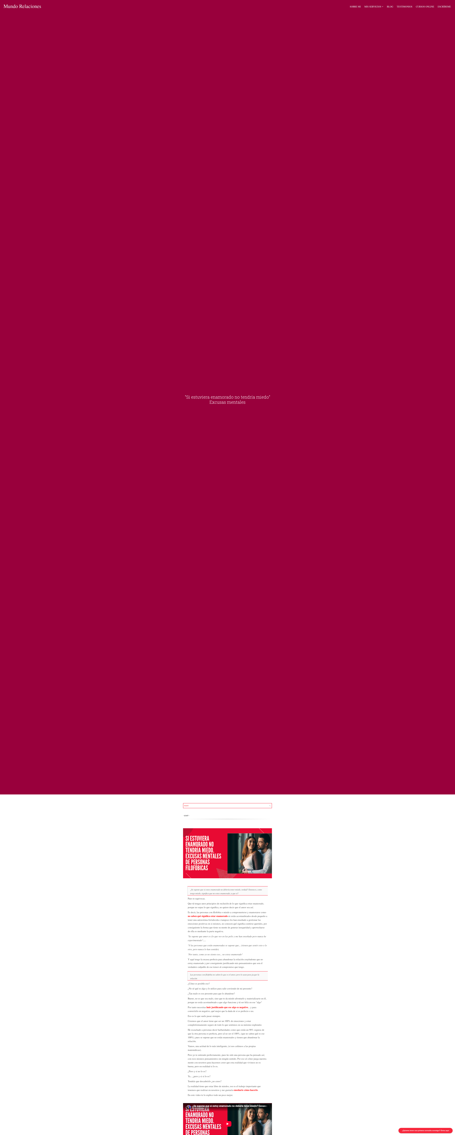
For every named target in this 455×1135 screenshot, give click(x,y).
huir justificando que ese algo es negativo (227, 1007)
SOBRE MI (355, 6)
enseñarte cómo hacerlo (246, 1090)
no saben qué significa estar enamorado (208, 916)
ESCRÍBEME (444, 6)
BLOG (390, 6)
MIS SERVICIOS (372, 6)
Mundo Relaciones (22, 6)
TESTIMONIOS (404, 6)
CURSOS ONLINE (425, 6)
